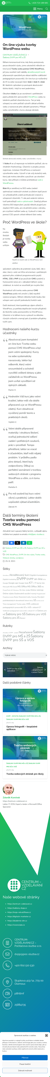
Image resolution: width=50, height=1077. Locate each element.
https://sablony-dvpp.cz (17, 908)
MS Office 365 (34, 586)
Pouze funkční (25, 1064)
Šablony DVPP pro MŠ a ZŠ (16, 548)
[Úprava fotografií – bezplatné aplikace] (25, 690)
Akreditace (6, 575)
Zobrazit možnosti (25, 1070)
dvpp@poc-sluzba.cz (27, 954)
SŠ (34, 600)
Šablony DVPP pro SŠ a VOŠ (23, 638)
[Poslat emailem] (5, 543)
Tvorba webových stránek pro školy (25, 774)
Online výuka (8, 593)
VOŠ (28, 604)
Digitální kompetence (38, 575)
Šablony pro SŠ (16, 614)
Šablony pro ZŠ (11, 617)
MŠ (12, 590)
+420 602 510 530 (24, 965)
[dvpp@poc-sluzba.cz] (9, 954)
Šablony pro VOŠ (36, 614)
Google (5, 583)
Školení (22, 618)
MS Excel (13, 586)
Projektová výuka (8, 597)
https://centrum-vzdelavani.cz (15, 801)
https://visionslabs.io (16, 925)
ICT (31, 583)
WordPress (33, 97)
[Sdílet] (11, 543)
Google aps (13, 583)
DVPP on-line (34, 579)
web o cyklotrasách (25, 201)
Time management (9, 604)
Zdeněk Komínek (11, 797)
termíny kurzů (40, 601)
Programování (41, 594)
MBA (43, 583)
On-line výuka (29, 554)
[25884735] (9, 1004)
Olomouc (16, 590)
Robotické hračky (25, 597)
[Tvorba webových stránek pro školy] (25, 737)
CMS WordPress (12, 554)
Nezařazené (26, 632)
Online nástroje (36, 590)
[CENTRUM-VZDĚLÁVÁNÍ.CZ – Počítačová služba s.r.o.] (9, 943)
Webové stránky (9, 558)
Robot (16, 597)
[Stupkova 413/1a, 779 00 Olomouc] (9, 982)
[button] (46, 1035)
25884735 (20, 1004)
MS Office (22, 586)
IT (33, 583)
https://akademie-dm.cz (17, 920)
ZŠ (36, 611)
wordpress (20, 558)
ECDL (44, 579)
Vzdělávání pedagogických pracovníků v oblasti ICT (19, 611)
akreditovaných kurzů (36, 72)
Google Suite (23, 583)
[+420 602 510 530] (9, 965)
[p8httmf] (9, 993)
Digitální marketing (9, 579)
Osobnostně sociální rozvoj (25, 593)
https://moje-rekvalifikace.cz (19, 912)
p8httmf (19, 993)
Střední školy (29, 601)
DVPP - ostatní (13, 633)
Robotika (34, 597)
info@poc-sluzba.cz (36, 534)
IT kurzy (38, 583)
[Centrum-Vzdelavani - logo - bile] (6, 3)
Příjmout (25, 1058)
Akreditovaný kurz (19, 575)
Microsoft (6, 587)
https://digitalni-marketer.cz (19, 916)
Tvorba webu (40, 554)
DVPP (21, 554)
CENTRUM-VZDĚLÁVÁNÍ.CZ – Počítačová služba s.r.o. (28, 942)
